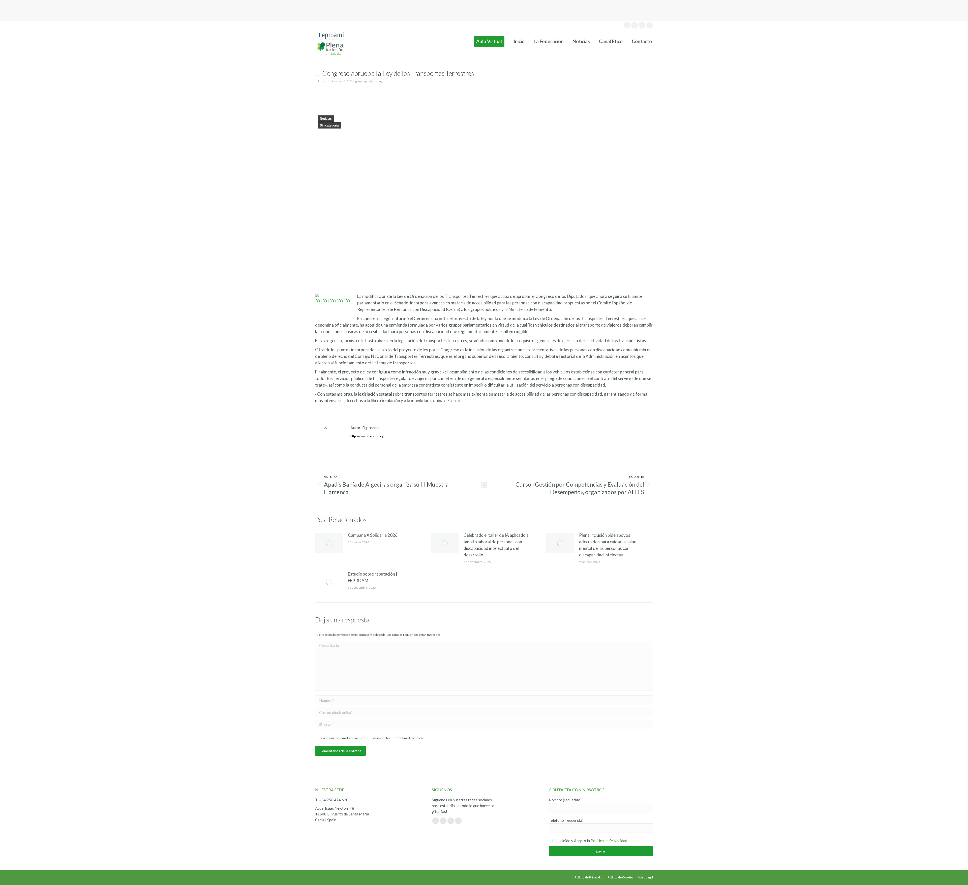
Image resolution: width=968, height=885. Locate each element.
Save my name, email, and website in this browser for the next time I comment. (372, 738)
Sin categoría (329, 125)
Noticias (326, 118)
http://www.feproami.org (366, 436)
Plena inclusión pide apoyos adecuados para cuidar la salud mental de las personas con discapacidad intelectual (608, 544)
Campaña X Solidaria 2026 (373, 535)
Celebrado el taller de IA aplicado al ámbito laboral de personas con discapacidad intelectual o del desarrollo (497, 544)
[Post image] (329, 543)
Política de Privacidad (609, 840)
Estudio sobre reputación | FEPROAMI (372, 577)
